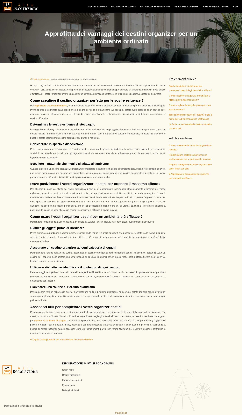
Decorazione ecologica (123, 6)
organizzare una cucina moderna (50, 105)
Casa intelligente (97, 6)
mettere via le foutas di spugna (50, 320)
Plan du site (121, 413)
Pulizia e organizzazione (215, 6)
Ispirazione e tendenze (186, 6)
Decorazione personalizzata (155, 6)
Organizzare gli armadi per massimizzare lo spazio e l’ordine (63, 339)
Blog (235, 6)
